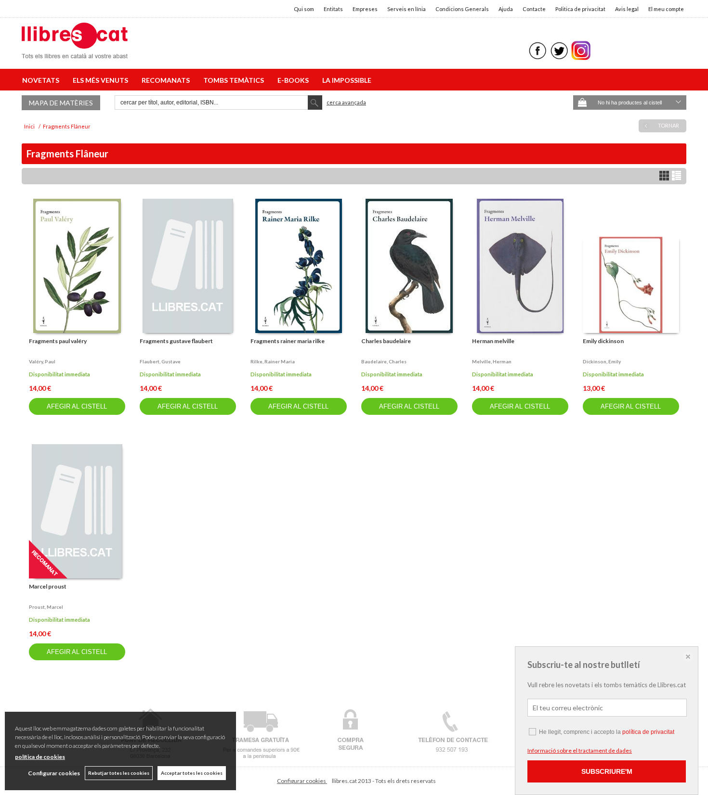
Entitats (333, 9)
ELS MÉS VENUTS (102, 80)
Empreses (365, 9)
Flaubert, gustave (160, 361)
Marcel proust (47, 586)
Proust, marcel (46, 607)
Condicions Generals (462, 9)
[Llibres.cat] (75, 52)
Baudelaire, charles (383, 361)
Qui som (304, 9)
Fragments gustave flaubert (176, 341)
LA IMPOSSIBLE (346, 80)
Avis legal (627, 9)
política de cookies (40, 756)
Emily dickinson (603, 341)
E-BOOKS (294, 80)
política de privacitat (648, 732)
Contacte (534, 9)
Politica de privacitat (580, 9)
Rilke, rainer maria (272, 361)
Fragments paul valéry (58, 341)
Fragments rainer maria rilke (287, 341)
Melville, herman (491, 361)
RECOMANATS (167, 80)
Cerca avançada (346, 102)
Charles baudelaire (386, 341)
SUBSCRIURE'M (606, 771)
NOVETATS (42, 80)
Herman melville (493, 341)
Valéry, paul (42, 361)
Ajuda (505, 9)
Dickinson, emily (602, 361)
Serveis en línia (406, 9)
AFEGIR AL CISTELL (77, 406)
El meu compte (666, 9)
